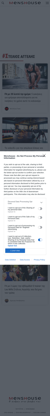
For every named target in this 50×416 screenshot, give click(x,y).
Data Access (25, 260)
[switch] (40, 208)
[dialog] (25, 208)
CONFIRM (15, 251)
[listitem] (25, 202)
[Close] (45, 156)
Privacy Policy (39, 260)
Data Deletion (10, 260)
